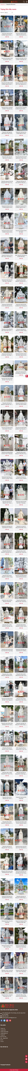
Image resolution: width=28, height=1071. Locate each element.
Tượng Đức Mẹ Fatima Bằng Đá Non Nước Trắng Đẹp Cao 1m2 (21, 700)
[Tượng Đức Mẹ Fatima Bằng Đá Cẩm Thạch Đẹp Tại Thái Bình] (21, 590)
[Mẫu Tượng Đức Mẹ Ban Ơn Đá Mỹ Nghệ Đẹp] (21, 245)
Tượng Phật (3, 1030)
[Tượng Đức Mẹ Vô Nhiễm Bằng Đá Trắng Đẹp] (7, 590)
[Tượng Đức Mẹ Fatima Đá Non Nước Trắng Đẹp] (7, 270)
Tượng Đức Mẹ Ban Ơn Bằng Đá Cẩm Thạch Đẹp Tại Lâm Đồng (7, 848)
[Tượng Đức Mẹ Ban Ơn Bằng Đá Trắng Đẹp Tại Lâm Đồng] (7, 393)
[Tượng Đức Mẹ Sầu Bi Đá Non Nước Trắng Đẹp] (21, 491)
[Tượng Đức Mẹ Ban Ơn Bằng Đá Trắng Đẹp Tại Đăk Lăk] (7, 541)
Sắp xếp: (2, 12)
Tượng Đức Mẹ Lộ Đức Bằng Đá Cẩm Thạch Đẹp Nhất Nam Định (21, 552)
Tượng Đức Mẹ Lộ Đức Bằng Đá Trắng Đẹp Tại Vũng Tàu (7, 626)
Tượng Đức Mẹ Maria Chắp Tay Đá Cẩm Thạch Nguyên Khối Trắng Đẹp (7, 59)
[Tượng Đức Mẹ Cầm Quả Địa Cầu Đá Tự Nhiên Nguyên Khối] (7, 147)
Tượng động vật (4, 1033)
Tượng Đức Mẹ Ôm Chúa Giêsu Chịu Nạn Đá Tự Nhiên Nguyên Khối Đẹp (21, 35)
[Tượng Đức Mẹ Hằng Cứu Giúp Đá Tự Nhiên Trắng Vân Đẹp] (7, 467)
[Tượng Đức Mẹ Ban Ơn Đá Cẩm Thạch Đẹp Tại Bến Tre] (21, 393)
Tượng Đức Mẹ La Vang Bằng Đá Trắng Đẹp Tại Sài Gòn (7, 675)
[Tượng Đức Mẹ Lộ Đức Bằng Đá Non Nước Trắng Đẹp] (21, 664)
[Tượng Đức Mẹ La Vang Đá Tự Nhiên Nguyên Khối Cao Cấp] (21, 97)
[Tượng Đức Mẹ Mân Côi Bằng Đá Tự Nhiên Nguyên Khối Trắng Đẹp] (21, 713)
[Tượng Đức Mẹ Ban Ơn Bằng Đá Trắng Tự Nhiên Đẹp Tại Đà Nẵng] (21, 467)
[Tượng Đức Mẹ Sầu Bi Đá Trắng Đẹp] (21, 787)
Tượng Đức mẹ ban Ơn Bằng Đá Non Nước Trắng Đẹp (21, 527)
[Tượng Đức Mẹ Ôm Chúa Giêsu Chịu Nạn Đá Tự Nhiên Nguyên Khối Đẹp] (21, 23)
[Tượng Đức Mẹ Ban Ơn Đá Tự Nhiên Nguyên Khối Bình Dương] (7, 220)
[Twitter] (4, 1020)
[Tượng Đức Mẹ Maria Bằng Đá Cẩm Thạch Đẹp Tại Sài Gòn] (21, 418)
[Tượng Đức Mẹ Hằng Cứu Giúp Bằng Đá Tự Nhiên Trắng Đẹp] (21, 639)
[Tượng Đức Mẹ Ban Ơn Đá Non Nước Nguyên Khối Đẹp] (21, 344)
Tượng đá (2, 1034)
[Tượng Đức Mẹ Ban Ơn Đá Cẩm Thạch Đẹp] (7, 935)
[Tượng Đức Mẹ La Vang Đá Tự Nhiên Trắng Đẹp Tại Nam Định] (7, 97)
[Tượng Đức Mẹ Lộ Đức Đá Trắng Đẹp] (7, 911)
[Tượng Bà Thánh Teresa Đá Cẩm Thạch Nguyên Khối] (7, 960)
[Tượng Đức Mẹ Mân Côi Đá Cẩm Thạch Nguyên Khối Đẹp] (21, 73)
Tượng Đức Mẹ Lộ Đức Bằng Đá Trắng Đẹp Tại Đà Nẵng (21, 281)
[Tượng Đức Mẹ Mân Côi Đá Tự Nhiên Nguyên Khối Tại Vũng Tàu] (7, 73)
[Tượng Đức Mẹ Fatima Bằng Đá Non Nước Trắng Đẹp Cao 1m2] (21, 688)
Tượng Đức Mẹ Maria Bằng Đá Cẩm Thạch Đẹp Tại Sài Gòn (21, 429)
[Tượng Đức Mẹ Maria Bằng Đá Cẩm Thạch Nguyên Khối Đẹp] (7, 689)
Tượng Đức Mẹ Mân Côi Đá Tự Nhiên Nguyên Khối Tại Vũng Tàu (7, 84)
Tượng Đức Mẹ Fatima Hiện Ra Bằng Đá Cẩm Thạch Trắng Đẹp (7, 872)
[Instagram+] (7, 1020)
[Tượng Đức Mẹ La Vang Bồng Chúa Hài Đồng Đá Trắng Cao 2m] (21, 985)
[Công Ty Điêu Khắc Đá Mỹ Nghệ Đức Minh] (14, 1)
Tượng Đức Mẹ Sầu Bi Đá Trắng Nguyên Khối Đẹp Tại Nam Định (21, 373)
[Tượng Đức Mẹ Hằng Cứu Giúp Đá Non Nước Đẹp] (21, 935)
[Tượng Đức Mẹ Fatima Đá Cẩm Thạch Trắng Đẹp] (21, 960)
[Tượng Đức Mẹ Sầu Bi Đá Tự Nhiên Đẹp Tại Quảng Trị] (21, 294)
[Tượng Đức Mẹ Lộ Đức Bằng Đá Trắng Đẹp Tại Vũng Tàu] (7, 615)
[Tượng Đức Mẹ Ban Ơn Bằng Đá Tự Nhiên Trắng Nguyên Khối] (21, 319)
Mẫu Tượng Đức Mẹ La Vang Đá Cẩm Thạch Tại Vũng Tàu (21, 749)
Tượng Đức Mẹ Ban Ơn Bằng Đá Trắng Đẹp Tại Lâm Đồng (7, 404)
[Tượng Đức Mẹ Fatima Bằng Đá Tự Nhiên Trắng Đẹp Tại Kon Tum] (7, 565)
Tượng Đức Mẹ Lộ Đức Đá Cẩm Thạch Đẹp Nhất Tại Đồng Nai (21, 848)
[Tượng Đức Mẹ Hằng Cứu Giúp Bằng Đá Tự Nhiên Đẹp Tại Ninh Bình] (7, 516)
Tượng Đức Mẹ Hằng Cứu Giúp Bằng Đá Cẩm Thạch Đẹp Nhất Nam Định (21, 873)
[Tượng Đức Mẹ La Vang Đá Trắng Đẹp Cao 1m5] (7, 985)
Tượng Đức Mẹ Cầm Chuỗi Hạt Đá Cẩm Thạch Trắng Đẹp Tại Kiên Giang (21, 158)
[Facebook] (1, 1020)
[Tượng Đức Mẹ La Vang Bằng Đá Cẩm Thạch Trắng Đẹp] (7, 762)
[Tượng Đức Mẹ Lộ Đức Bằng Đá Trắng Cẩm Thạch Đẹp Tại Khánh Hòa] (21, 442)
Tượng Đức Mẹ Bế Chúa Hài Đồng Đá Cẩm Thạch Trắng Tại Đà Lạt (7, 183)
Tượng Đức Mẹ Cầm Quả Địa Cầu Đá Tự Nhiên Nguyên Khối (7, 158)
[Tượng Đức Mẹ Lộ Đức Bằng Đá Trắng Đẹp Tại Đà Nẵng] (21, 270)
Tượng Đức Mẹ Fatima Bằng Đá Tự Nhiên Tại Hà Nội (21, 626)
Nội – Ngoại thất (4, 1038)
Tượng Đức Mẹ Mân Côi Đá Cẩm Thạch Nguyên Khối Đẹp (21, 84)
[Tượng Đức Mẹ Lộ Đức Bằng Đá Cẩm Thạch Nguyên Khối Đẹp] (7, 787)
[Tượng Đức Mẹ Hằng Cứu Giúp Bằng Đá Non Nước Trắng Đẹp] (7, 886)
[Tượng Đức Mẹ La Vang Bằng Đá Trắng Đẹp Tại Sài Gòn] (7, 664)
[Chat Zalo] (26, 1061)
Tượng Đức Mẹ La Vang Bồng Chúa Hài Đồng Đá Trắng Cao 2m (21, 996)
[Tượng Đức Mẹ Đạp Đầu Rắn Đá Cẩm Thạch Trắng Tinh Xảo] (7, 122)
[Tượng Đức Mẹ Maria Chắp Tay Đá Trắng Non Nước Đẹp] (21, 812)
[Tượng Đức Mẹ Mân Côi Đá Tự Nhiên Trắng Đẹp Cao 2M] (21, 48)
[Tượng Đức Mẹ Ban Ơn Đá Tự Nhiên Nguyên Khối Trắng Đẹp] (7, 196)
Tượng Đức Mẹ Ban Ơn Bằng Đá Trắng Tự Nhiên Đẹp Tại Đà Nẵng (21, 478)
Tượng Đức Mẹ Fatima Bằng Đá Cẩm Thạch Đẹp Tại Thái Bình (21, 601)
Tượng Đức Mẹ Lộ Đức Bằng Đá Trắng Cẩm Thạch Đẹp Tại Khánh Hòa (21, 453)
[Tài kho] (27, 1)
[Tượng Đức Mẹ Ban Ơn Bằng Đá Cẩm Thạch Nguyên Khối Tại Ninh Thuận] (7, 491)
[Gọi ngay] (26, 1056)
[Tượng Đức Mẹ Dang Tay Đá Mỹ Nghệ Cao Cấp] (21, 122)
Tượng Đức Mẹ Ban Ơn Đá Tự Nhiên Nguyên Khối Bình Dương (7, 232)
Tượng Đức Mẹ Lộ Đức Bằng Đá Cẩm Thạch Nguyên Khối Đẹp (7, 798)
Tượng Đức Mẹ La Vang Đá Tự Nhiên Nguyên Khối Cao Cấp (21, 109)
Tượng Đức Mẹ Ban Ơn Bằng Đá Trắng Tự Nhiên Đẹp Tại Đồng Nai (7, 749)
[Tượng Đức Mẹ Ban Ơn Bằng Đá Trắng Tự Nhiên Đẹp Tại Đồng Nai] (7, 738)
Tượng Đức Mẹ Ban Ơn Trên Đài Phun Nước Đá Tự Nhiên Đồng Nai (21, 183)
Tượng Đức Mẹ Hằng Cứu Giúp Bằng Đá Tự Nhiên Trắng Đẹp (21, 650)
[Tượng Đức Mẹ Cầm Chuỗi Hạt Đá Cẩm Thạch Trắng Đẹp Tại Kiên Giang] (21, 147)
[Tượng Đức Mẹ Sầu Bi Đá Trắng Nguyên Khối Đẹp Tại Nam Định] (21, 365)
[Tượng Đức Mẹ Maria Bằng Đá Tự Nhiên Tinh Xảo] (7, 418)
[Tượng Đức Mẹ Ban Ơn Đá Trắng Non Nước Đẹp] (21, 911)
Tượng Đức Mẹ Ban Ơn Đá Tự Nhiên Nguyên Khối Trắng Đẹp (7, 207)
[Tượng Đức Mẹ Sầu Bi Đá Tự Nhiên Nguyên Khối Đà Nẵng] (7, 23)
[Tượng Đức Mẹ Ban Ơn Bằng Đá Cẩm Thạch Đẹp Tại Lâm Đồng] (7, 836)
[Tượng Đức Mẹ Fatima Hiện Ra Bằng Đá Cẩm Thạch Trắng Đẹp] (7, 861)
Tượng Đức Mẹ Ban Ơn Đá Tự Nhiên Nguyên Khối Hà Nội (21, 207)
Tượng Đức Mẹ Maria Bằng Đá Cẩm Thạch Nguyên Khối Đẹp (7, 700)
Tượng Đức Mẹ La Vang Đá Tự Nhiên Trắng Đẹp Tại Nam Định (7, 109)
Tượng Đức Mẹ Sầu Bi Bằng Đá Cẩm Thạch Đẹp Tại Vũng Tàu (7, 380)
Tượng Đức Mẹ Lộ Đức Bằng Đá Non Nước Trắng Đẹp (21, 675)
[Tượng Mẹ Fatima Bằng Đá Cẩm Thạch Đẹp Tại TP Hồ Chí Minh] (7, 319)
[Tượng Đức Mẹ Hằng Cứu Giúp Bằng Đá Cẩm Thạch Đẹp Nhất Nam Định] (21, 861)
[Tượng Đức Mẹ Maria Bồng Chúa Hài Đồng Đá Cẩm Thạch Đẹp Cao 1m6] (21, 565)
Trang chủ (2, 1028)
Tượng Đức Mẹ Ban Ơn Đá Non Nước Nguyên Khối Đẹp (21, 355)
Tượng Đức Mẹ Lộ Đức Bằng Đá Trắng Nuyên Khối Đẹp (7, 823)
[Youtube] (10, 1020)
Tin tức (2, 1041)
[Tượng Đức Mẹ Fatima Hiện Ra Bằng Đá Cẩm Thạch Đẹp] (7, 713)
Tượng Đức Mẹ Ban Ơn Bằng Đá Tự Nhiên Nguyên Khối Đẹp (21, 898)
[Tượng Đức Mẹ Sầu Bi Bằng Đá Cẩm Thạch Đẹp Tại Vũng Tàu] (7, 368)
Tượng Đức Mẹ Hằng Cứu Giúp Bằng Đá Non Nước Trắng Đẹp (7, 898)
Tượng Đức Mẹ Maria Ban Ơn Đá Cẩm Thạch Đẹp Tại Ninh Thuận (7, 355)
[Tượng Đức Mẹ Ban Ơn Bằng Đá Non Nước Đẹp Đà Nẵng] (21, 762)
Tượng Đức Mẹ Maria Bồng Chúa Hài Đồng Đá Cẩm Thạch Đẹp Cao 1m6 (21, 577)
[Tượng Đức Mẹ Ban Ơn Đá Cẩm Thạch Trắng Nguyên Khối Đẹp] (7, 245)
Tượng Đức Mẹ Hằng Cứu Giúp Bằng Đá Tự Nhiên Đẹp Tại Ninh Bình (7, 527)
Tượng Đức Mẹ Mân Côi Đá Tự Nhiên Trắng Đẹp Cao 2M (21, 59)
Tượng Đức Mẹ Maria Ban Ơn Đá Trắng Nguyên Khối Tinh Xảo (7, 306)
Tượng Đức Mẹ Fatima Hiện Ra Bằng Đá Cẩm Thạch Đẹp (7, 724)
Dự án (1, 1039)
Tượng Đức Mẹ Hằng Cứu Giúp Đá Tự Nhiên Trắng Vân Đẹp (7, 478)
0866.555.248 (5, 1016)
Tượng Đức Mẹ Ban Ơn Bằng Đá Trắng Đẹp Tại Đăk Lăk (7, 552)
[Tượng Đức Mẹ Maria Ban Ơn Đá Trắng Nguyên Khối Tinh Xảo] (7, 294)
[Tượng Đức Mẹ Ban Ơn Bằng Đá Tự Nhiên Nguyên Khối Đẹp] (21, 886)
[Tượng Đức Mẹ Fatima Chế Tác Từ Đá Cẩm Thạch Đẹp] (7, 639)
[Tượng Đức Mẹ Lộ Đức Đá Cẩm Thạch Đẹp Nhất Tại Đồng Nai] (21, 836)
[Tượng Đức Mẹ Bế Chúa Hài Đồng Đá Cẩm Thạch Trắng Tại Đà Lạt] (7, 171)
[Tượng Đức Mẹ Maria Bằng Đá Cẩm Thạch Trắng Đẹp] (7, 442)
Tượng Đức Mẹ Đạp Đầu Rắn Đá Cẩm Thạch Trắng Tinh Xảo (7, 133)
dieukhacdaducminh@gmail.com (9, 1017)
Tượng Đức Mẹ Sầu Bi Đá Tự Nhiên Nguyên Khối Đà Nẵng (7, 35)
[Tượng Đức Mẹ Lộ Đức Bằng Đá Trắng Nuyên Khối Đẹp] (7, 812)
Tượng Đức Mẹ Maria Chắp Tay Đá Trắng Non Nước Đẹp (21, 823)
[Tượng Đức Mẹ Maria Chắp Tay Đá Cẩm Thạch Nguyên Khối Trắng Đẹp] (7, 48)
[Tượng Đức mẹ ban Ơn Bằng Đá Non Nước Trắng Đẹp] (21, 516)
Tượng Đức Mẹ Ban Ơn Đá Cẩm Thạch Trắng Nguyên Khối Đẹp (7, 256)
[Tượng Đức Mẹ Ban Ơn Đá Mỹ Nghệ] (21, 220)
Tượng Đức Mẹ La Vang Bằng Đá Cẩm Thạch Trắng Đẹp (7, 774)
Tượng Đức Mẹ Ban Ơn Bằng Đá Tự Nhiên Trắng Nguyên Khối (21, 330)
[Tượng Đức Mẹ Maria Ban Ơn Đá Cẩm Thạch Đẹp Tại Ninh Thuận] (7, 344)
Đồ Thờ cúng (3, 1036)
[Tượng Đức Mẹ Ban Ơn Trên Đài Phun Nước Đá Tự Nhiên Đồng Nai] (21, 171)
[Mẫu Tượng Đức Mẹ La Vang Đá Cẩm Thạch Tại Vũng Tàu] (21, 738)
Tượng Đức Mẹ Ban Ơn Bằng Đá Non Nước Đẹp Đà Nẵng (21, 774)
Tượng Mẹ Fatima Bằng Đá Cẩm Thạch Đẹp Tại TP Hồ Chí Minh (7, 330)
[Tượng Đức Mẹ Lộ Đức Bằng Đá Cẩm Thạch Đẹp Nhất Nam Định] (21, 541)
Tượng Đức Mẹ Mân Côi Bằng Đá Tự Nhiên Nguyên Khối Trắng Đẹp (21, 724)
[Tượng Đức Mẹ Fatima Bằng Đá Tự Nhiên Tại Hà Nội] (21, 615)
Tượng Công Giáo (4, 1031)
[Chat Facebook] (26, 1059)
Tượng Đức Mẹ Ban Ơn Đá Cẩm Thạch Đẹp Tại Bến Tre (21, 404)
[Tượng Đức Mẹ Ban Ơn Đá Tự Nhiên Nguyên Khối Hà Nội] (21, 196)
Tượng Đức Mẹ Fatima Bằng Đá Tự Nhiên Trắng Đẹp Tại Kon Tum (7, 577)
